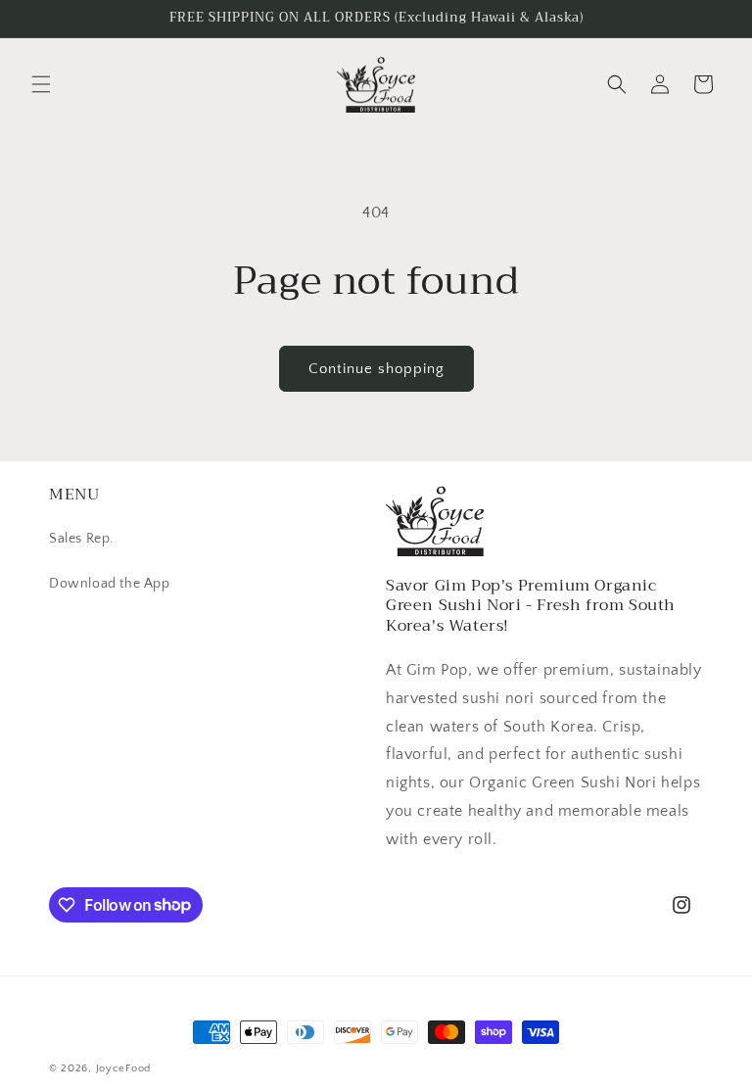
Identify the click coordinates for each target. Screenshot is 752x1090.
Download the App (109, 584)
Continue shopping (376, 368)
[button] (41, 84)
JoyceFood (123, 1068)
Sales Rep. (81, 538)
